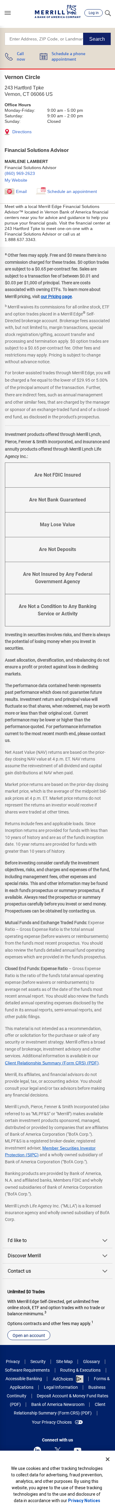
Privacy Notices (84, 1500)
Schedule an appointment (72, 191)
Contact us (19, 1271)
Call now (21, 57)
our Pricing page (56, 296)
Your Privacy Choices (52, 1422)
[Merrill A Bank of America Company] (58, 11)
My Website (16, 180)
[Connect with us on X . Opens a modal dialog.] (57, 1450)
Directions (21, 131)
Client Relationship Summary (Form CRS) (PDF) (52, 1062)
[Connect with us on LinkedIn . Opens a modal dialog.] (37, 1450)
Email (21, 191)
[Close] (107, 1459)
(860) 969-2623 (20, 173)
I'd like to (17, 1240)
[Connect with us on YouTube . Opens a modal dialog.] (77, 1450)
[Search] (107, 13)
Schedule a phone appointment (68, 57)
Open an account (29, 1335)
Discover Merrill (24, 1256)
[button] (8, 13)
